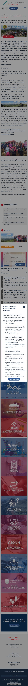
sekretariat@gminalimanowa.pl (11, 333)
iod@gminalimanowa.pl (13, 342)
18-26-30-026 (19, 340)
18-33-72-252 (9, 332)
